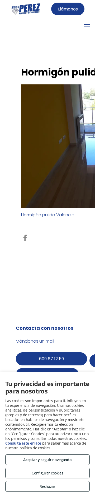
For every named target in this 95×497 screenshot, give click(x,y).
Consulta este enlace (23, 443)
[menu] (87, 24)
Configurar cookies (47, 473)
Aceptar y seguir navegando (47, 459)
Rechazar (47, 486)
